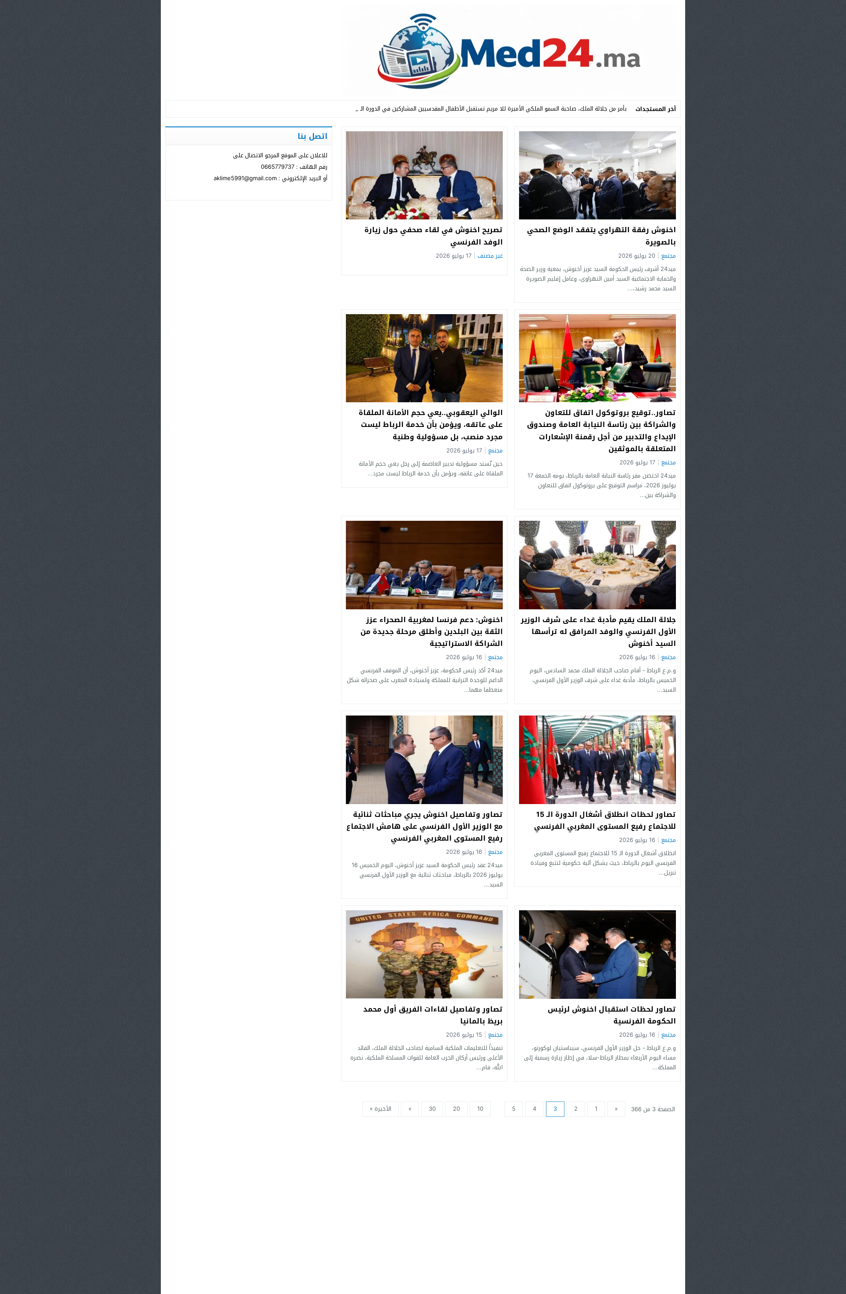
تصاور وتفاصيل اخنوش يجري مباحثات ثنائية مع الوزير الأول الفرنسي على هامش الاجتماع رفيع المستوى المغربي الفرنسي (424, 826)
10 (480, 1108)
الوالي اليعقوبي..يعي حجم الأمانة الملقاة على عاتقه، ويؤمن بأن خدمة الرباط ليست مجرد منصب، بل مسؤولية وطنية (431, 424)
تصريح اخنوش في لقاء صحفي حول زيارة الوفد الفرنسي (433, 235)
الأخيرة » (380, 1108)
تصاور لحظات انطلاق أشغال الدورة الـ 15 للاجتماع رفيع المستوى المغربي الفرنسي (605, 820)
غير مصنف (490, 256)
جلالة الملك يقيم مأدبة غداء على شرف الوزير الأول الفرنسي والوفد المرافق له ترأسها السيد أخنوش (598, 631)
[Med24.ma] (423, 50)
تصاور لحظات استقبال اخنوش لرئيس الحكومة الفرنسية (612, 1015)
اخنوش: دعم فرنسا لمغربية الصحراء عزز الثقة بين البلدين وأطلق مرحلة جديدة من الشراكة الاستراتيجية (431, 631)
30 (432, 1108)
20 (456, 1108)
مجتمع (668, 256)
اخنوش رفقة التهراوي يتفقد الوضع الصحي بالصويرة (601, 235)
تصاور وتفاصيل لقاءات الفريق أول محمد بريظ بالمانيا (433, 1015)
